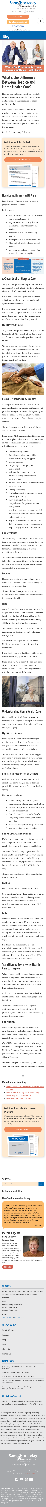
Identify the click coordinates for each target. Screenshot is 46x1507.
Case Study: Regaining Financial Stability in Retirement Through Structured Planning (21, 1388)
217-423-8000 (18, 26)
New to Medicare (9, 1330)
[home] (23, 7)
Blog (4, 1339)
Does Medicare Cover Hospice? (18, 1098)
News (4, 1344)
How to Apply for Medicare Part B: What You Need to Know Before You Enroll (23, 1382)
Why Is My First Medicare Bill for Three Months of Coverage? (19, 1367)
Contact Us (6, 1354)
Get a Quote (17, 17)
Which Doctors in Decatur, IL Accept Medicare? (18, 1376)
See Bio (7, 1267)
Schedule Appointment (18, 22)
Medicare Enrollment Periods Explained (16, 1372)
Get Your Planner (23, 1129)
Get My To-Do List (23, 160)
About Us (6, 1349)
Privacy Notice (30, 1473)
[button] (40, 21)
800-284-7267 (19, 1317)
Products (5, 1335)
